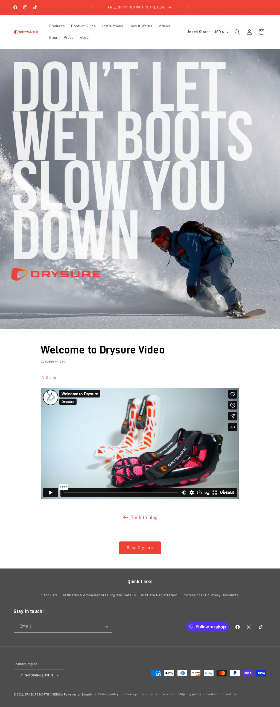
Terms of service (161, 694)
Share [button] (51, 378)
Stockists (49, 595)
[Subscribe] (106, 626)
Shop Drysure (140, 548)
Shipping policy (190, 694)
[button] (237, 32)
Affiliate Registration (159, 595)
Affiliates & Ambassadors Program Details (99, 595)
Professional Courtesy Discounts (210, 595)
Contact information (221, 694)
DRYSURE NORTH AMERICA (44, 694)
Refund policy (108, 694)
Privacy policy (134, 694)
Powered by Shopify (78, 694)
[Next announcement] (189, 7)
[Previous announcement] (91, 7)
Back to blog (144, 517)
